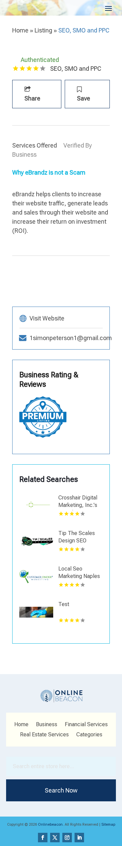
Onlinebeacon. (51, 824)
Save (83, 98)
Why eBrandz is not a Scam (48, 172)
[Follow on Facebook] (42, 837)
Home (20, 30)
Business (46, 725)
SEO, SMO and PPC (83, 30)
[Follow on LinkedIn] (79, 837)
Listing (43, 30)
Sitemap (108, 824)
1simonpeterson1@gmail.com (70, 337)
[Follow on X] (55, 837)
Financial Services (86, 725)
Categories (89, 735)
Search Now (61, 790)
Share (32, 98)
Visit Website (46, 318)
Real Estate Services (44, 735)
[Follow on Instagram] (67, 837)
